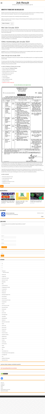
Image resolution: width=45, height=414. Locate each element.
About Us (2, 382)
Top (2, 349)
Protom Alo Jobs (5, 332)
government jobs (16, 169)
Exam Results (4, 296)
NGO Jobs (21, 169)
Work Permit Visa (5, 360)
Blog (2, 283)
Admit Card (4, 274)
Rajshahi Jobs (4, 336)
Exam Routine (4, 298)
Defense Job (4, 290)
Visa (2, 356)
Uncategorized (4, 354)
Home (2, 388)
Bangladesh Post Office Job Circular (8, 181)
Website (2, 243)
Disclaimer (2, 385)
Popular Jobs (4, 329)
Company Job (4, 289)
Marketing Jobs (4, 318)
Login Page (4, 316)
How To (3, 303)
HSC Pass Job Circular (5, 305)
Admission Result (6, 272)
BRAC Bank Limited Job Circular (7, 176)
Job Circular (4, 312)
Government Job (8, 74)
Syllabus (3, 347)
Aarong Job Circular (5, 179)
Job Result (22, 2)
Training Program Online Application (8, 352)
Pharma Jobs (4, 327)
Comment (3, 225)
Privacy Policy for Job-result (5, 389)
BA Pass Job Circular (5, 278)
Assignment (4, 276)
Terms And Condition (4, 390)
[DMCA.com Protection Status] (4, 373)
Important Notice (5, 307)
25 (2, 263)
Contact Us (3, 384)
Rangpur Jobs (4, 338)
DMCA (2, 386)
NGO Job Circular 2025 (6, 321)
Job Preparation (4, 314)
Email (2, 239)
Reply (42, 216)
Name (2, 235)
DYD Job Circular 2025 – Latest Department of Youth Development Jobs (22, 202)
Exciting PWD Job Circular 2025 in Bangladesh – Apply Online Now (8, 202)
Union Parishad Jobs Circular (7, 178)
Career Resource (5, 285)
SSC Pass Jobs (4, 343)
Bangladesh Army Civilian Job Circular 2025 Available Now (36, 201)
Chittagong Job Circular (6, 287)
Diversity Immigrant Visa (6, 294)
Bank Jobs (29, 169)
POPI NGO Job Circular (6, 183)
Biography (3, 281)
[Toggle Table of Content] (11, 24)
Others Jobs (4, 325)
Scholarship (4, 341)
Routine (3, 340)
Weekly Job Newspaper (6, 358)
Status (3, 345)
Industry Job (4, 309)
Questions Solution (5, 334)
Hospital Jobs (4, 301)
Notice (3, 323)
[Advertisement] (22, 405)
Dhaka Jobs (4, 292)
